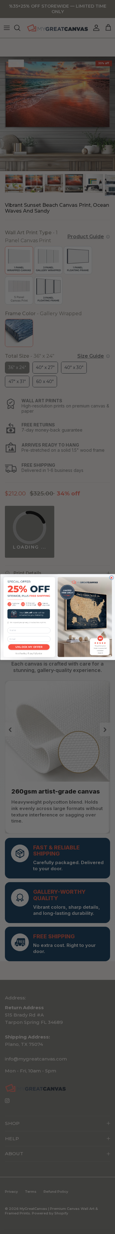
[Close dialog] (111, 577)
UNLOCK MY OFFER (28, 646)
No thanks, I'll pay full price (29, 653)
